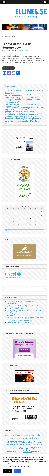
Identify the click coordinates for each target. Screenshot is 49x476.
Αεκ (17, 452)
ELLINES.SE (31, 11)
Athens (24, 435)
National (31, 444)
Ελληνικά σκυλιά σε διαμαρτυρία (16, 45)
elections (13, 438)
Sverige (24, 448)
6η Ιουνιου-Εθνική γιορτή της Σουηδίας (19, 321)
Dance (42, 435)
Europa (23, 438)
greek (21, 441)
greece (12, 441)
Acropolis (16, 435)
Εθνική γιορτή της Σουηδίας (16, 308)
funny (37, 438)
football (32, 438)
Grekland (30, 441)
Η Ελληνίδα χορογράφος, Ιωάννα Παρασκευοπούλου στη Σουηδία (25, 314)
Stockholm (14, 448)
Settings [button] (7, 471)
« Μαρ (7, 230)
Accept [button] (17, 471)
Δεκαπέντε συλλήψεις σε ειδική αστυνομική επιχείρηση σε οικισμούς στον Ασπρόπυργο (22, 115)
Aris (20, 435)
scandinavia (39, 444)
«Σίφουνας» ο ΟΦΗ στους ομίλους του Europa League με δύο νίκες (22, 105)
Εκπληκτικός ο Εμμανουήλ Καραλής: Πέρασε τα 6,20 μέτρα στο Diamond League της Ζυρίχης (23, 119)
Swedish (9, 452)
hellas (38, 442)
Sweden (35, 447)
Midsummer (24, 444)
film (26, 438)
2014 (11, 435)
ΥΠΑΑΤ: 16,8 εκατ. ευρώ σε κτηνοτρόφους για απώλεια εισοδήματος (22, 94)
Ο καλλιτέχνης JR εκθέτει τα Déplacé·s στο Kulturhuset (24, 310)
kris (41, 442)
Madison (6, 50)
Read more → (8, 68)
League (8, 444)
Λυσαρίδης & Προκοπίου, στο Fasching (19, 312)
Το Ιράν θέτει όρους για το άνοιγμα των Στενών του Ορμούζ (24, 91)
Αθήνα (21, 452)
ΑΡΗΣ (14, 452)
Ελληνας (40, 452)
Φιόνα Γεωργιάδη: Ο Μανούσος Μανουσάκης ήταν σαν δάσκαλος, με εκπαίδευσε (24, 108)
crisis (37, 435)
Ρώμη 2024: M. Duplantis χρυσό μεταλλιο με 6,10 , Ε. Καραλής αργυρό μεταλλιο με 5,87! (23, 306)
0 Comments (24, 50)
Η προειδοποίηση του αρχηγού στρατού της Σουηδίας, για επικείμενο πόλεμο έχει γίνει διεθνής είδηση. (25, 318)
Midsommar (15, 444)
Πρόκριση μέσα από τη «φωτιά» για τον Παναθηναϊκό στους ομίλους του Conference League (24, 112)
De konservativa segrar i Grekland (18, 322)
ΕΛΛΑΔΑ (27, 451)
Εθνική (35, 451)
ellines (18, 438)
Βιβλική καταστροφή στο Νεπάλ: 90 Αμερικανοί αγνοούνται (23, 122)
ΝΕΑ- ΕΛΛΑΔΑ (11, 86)
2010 (7, 435)
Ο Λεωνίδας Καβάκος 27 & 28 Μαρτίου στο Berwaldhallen (21, 302)
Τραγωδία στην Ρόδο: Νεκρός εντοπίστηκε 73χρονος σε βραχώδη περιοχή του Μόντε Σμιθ (23, 98)
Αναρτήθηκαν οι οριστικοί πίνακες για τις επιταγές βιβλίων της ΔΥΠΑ (24, 101)
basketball (30, 435)
